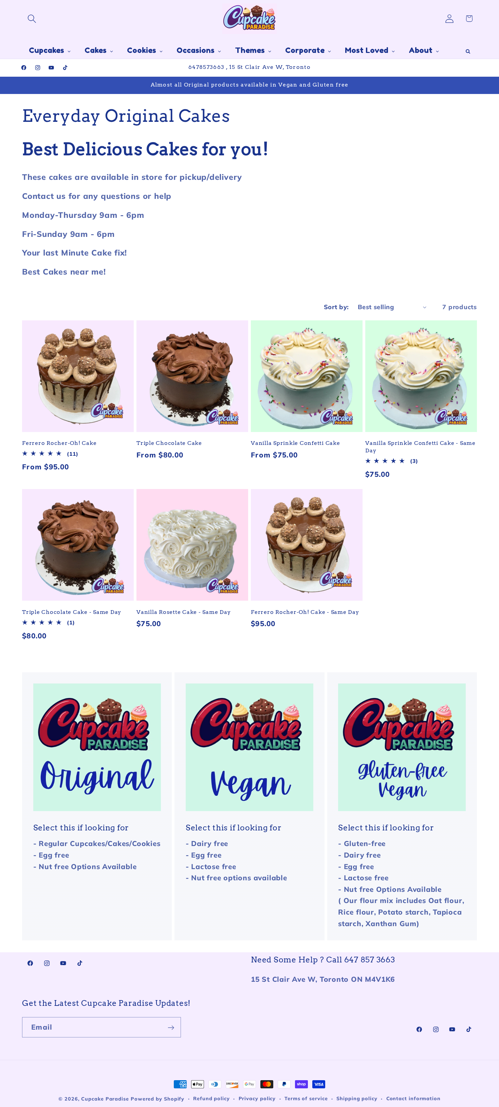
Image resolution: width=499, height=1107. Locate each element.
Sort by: (336, 307)
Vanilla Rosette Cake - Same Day (183, 611)
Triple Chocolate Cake (169, 442)
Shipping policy (356, 1098)
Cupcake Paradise (105, 1099)
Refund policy (211, 1098)
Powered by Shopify (157, 1099)
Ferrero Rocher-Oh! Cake (59, 442)
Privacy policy (257, 1098)
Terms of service (306, 1098)
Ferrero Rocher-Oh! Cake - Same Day (305, 611)
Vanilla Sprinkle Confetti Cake (295, 442)
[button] (31, 18)
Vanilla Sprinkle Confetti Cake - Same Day (420, 446)
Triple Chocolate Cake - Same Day (71, 611)
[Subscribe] (171, 1027)
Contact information (413, 1098)
